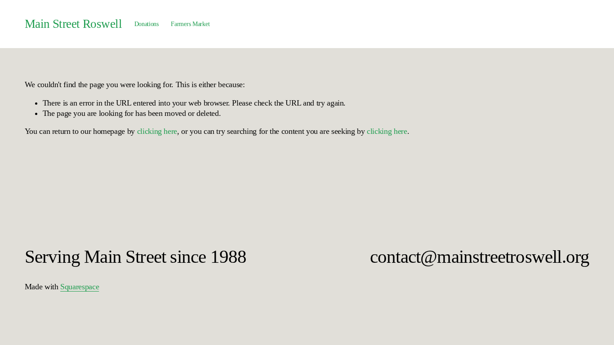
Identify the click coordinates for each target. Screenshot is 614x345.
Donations (146, 23)
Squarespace (79, 286)
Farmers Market (190, 23)
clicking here (157, 131)
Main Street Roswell (73, 24)
